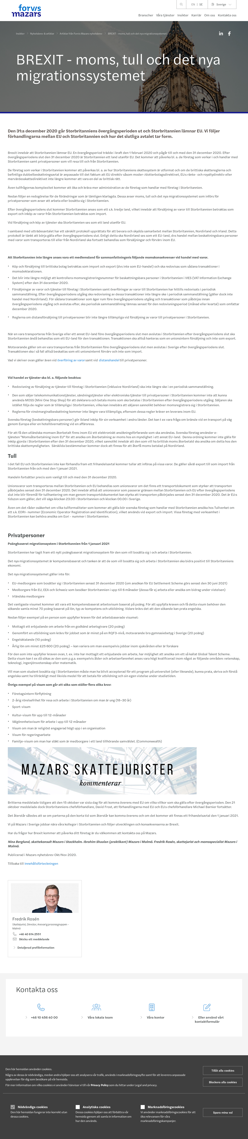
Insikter (182, 15)
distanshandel (109, 360)
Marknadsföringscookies (166, 1106)
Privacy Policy (100, 1085)
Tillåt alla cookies (223, 1070)
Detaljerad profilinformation (35, 947)
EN (193, 4)
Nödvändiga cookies (33, 1106)
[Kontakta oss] (41, 1013)
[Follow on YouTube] (148, 1052)
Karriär (196, 15)
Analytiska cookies (96, 1106)
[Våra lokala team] (96, 1013)
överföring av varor (71, 360)
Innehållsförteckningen (41, 863)
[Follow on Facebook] (139, 1052)
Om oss (209, 15)
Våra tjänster (165, 15)
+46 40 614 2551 (29, 934)
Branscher (145, 15)
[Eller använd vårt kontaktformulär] (207, 1013)
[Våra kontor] (151, 1013)
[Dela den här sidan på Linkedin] (221, 33)
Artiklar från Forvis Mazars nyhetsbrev (81, 33)
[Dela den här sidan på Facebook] (229, 33)
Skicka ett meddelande (33, 939)
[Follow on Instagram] (130, 1052)
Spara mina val (223, 1112)
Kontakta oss (227, 15)
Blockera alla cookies (223, 1082)
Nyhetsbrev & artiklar (42, 33)
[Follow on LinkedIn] (122, 1052)
